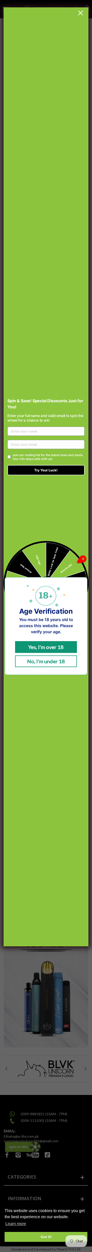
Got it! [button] (46, 1237)
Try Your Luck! (45, 470)
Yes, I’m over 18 (46, 647)
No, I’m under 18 (46, 661)
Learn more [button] (15, 1224)
